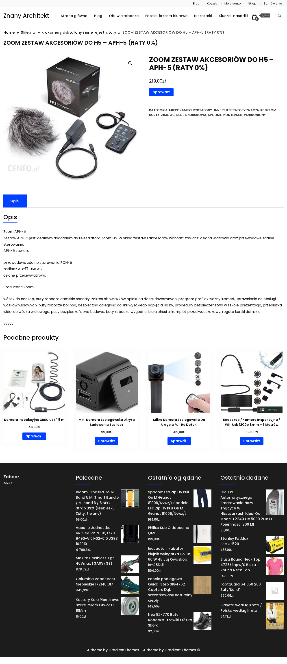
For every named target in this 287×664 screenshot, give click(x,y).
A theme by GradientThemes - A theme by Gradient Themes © (143, 650)
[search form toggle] (280, 16)
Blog (196, 3)
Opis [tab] (14, 200)
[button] (130, 63)
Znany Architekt (26, 16)
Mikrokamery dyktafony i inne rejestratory (207, 110)
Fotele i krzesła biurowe (166, 15)
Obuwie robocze (124, 15)
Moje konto (232, 3)
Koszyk (212, 3)
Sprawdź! (161, 92)
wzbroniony (255, 115)
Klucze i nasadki (233, 15)
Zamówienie (273, 3)
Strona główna (74, 15)
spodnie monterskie (225, 115)
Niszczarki (203, 15)
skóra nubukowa (191, 115)
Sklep (252, 3)
